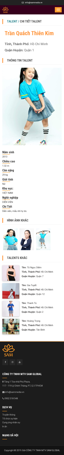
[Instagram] (12, 362)
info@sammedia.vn (33, 2)
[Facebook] (5, 362)
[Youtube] (20, 362)
